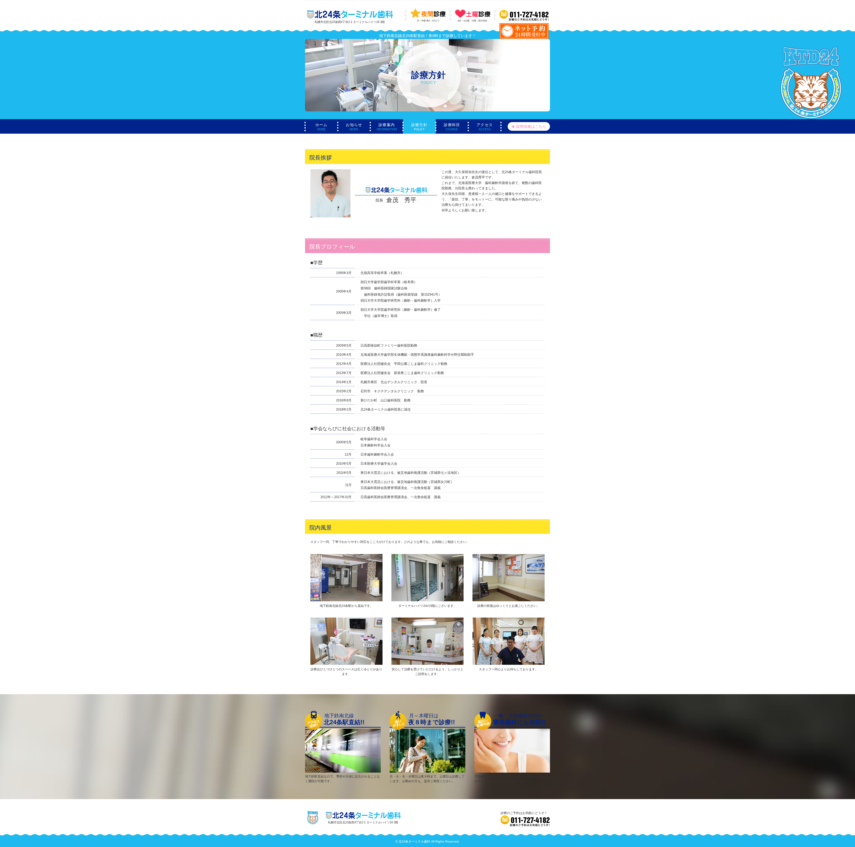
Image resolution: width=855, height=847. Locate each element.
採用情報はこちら (531, 127)
